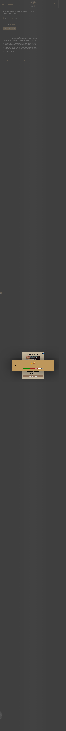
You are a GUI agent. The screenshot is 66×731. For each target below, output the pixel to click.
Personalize (41, 368)
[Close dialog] (42, 353)
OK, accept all (26, 368)
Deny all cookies (34, 368)
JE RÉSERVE (33, 376)
